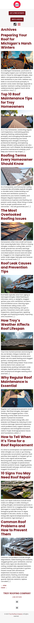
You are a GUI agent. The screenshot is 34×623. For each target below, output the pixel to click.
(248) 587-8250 (17, 597)
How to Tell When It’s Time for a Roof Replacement (17, 440)
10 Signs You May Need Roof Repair (16, 475)
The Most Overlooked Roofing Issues (13, 214)
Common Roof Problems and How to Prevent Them (14, 528)
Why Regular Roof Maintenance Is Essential (16, 381)
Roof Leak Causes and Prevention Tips (16, 267)
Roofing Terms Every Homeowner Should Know (16, 159)
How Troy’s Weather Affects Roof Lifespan (15, 324)
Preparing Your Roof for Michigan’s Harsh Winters (16, 41)
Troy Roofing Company (15, 614)
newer (4, 588)
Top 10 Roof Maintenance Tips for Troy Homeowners (16, 100)
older (4, 585)
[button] (17, 601)
